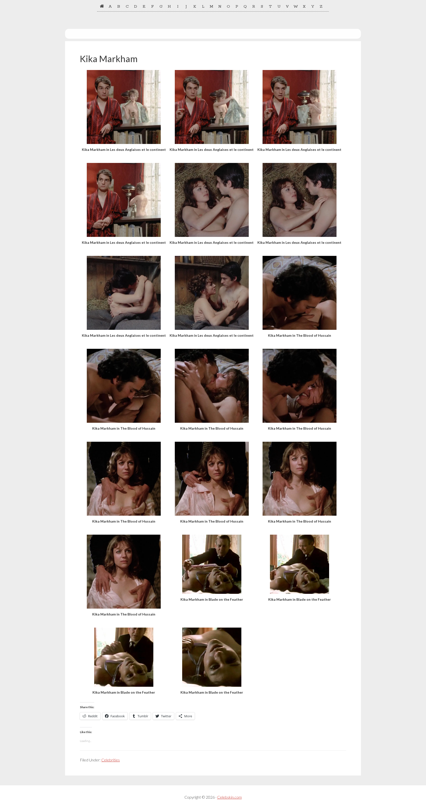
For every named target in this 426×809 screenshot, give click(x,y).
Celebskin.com (229, 797)
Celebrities (110, 759)
